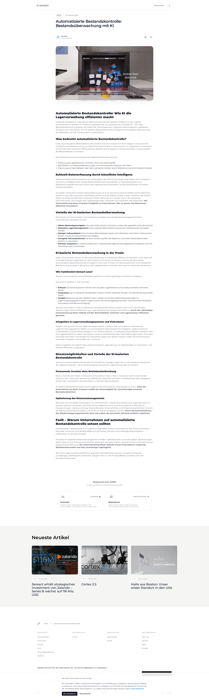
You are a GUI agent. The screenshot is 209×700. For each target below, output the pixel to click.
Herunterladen (140, 496)
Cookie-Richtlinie (137, 689)
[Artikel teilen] (151, 37)
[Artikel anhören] (145, 37)
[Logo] (43, 5)
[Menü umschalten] (169, 5)
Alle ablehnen (85, 694)
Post (46, 624)
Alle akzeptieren (69, 694)
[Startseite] (38, 624)
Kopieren (94, 496)
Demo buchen (159, 5)
